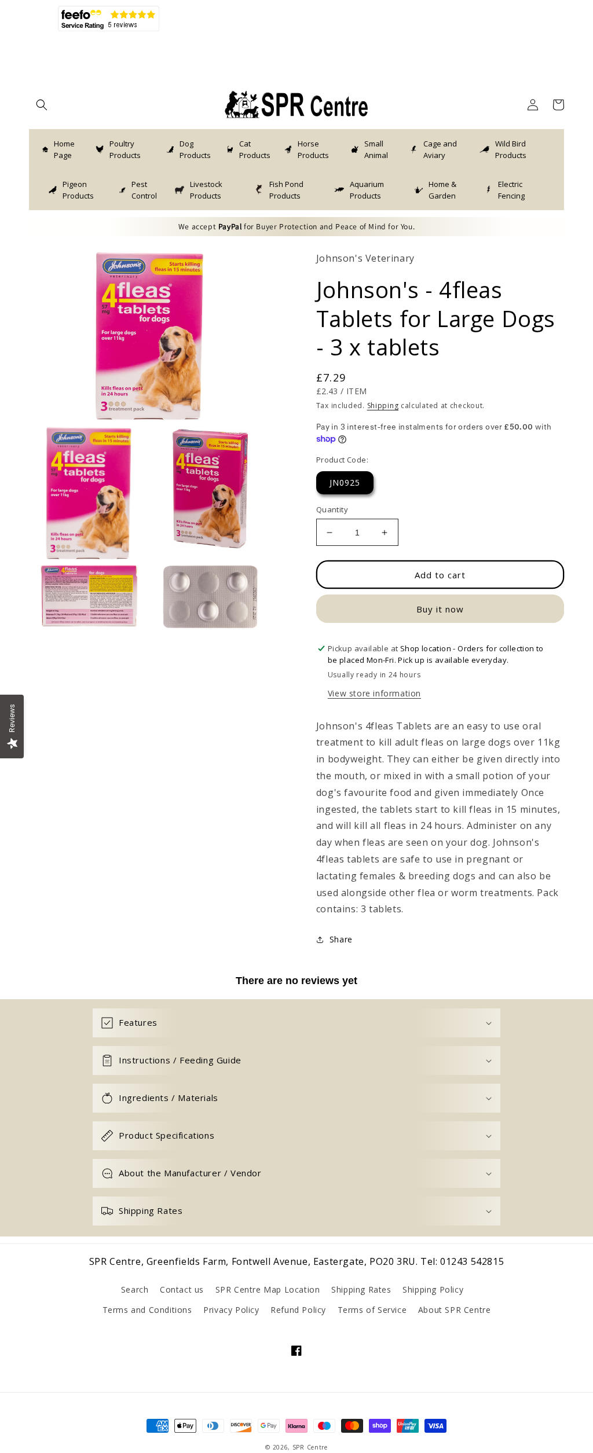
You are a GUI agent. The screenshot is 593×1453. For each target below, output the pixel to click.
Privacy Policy (231, 1309)
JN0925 (345, 482)
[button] (41, 105)
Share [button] (341, 939)
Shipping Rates (361, 1289)
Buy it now (440, 609)
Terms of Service (372, 1309)
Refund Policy (298, 1309)
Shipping (383, 405)
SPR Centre (310, 1447)
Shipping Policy (432, 1289)
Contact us (182, 1289)
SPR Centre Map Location (267, 1289)
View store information (374, 693)
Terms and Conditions (147, 1309)
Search (135, 1289)
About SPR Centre (454, 1309)
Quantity (332, 509)
